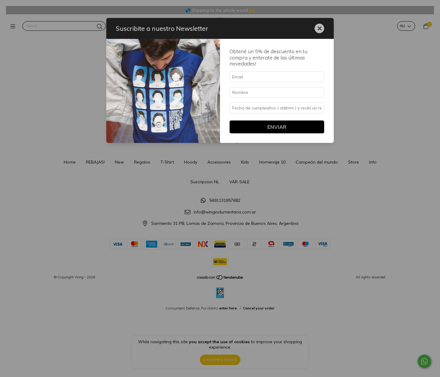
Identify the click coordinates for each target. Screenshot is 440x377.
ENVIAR (276, 127)
